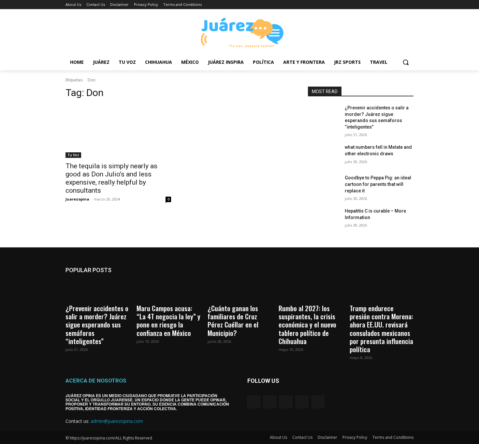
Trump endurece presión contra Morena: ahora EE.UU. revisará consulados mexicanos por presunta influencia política (381, 328)
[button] (406, 62)
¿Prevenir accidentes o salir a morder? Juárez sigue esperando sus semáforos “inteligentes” (96, 324)
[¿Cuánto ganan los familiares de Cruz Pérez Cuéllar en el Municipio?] (239, 290)
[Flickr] (285, 401)
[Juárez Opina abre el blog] (239, 31)
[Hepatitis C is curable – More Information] (324, 219)
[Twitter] (392, 4)
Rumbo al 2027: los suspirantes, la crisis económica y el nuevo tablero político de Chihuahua (307, 324)
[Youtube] (410, 4)
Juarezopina (77, 199)
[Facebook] (373, 4)
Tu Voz (73, 155)
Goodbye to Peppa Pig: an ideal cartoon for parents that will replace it (378, 184)
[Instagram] (382, 4)
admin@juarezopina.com (117, 421)
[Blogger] (253, 401)
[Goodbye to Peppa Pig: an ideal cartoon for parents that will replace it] (324, 186)
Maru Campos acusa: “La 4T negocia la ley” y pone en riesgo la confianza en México (168, 320)
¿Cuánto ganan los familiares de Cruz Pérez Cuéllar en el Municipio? (233, 320)
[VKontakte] (318, 401)
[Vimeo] (400, 4)
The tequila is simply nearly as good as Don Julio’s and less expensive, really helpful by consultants (111, 178)
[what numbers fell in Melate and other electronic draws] (324, 155)
